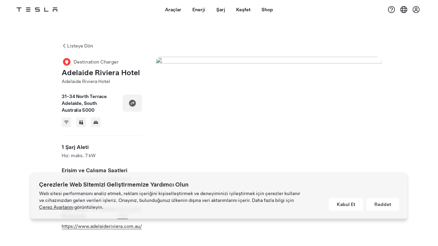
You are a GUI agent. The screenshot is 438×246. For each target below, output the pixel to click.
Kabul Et (346, 204)
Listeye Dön (80, 46)
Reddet (382, 204)
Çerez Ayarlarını (56, 207)
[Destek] (391, 9)
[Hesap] (416, 9)
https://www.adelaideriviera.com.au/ (102, 226)
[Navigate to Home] (37, 9)
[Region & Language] (403, 9)
